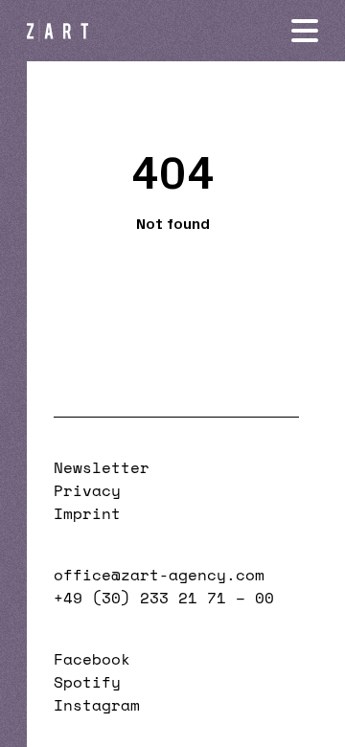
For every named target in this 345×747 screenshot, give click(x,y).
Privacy (87, 490)
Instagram (97, 704)
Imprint (87, 513)
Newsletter (102, 467)
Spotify (87, 681)
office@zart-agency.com (159, 574)
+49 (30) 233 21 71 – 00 (164, 597)
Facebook (92, 658)
